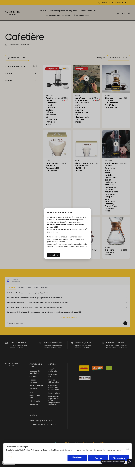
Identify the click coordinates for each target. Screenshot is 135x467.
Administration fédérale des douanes (71, 246)
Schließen (53, 255)
